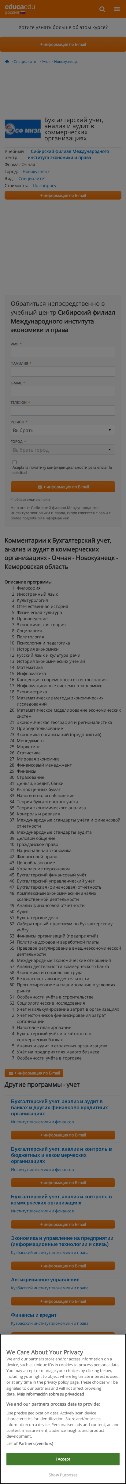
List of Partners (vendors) (29, 1443)
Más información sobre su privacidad (50, 1394)
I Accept (63, 1459)
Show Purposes (63, 1475)
